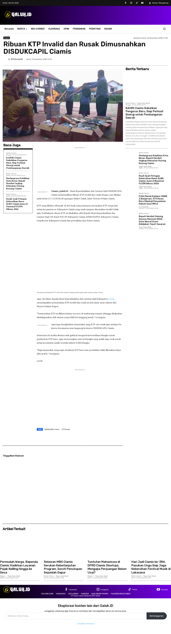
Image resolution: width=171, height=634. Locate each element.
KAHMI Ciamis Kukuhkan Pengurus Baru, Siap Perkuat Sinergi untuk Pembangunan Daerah (17, 162)
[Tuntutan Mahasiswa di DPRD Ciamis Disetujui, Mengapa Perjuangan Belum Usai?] (107, 545)
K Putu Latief (17, 59)
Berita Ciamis (11, 153)
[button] (164, 29)
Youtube (164, 589)
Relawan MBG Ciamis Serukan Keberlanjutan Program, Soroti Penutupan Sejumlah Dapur (63, 567)
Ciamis (111, 298)
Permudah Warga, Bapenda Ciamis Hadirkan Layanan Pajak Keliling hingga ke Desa (19, 567)
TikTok (134, 589)
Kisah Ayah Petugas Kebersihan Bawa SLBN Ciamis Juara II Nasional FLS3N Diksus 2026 (17, 204)
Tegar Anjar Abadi (143, 103)
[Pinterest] (159, 59)
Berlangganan (157, 615)
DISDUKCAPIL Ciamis (51, 429)
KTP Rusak (66, 429)
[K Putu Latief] (5, 59)
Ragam (6, 38)
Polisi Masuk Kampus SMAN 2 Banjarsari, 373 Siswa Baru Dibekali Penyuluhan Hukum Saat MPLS (153, 200)
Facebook (73, 589)
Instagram (104, 589)
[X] (152, 59)
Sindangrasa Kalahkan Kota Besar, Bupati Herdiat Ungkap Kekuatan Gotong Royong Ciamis (17, 183)
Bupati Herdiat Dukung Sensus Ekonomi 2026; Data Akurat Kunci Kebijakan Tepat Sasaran (152, 220)
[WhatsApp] (165, 59)
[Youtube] (142, 3)
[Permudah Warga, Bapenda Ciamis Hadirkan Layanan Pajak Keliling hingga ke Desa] (20, 545)
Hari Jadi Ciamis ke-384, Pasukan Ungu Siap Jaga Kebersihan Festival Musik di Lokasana (151, 567)
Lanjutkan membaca (85, 623)
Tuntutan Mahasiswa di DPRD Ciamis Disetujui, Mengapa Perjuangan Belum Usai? (107, 567)
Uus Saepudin (144, 207)
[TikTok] (137, 3)
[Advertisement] (80, 167)
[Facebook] (126, 3)
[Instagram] (131, 3)
